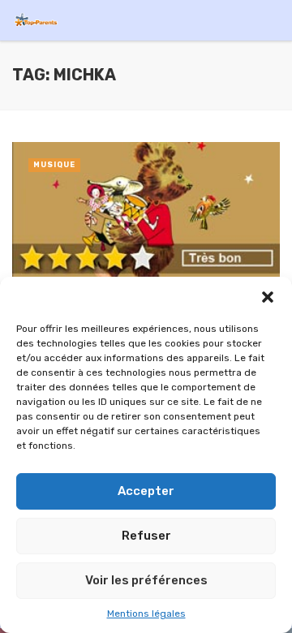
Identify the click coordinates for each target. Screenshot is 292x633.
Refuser (146, 535)
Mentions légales (146, 613)
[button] (268, 297)
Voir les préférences (146, 580)
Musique (54, 165)
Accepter (146, 491)
